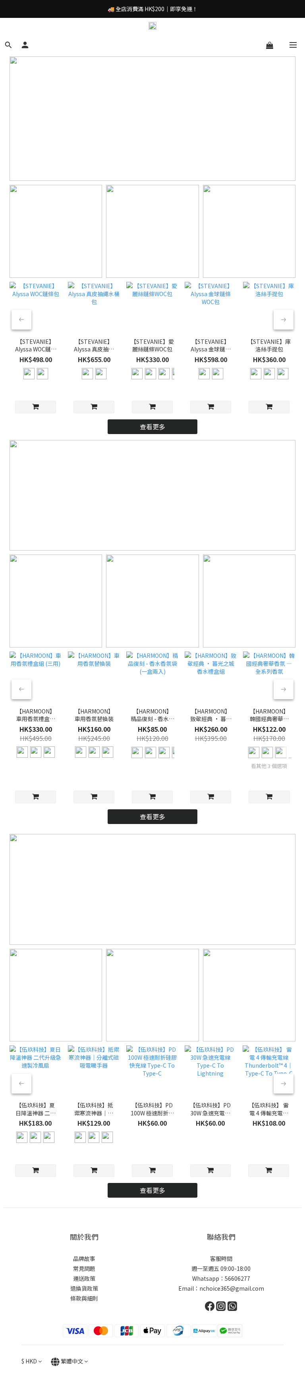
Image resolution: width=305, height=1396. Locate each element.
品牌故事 (84, 1258)
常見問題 (84, 1268)
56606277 (237, 1278)
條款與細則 (84, 1298)
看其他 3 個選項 (269, 766)
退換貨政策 (84, 1288)
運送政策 (84, 1278)
